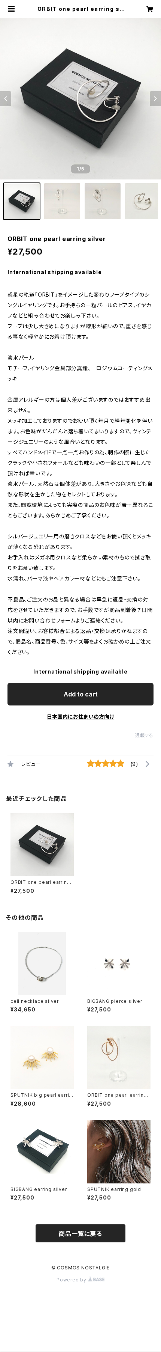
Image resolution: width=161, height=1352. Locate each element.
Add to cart (81, 694)
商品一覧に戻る (80, 1233)
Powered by (72, 1280)
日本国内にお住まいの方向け (80, 716)
